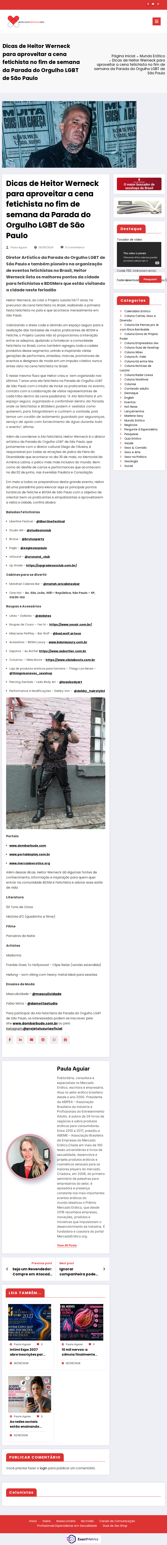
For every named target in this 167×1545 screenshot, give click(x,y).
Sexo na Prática (135, 457)
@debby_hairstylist (89, 691)
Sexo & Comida (135, 448)
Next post (66, 1263)
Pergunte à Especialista (140, 429)
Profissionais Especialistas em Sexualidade (67, 1526)
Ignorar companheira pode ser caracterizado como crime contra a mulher (79, 1272)
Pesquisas (131, 434)
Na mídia (87, 1521)
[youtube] (153, 4)
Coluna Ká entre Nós (138, 361)
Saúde (128, 443)
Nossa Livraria (65, 1521)
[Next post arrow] (104, 1269)
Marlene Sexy (133, 416)
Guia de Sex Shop (115, 1526)
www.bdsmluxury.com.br (68, 642)
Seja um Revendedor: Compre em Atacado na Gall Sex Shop (32, 1272)
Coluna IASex (133, 352)
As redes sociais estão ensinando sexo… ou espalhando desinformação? (24, 1424)
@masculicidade (46, 994)
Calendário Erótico (137, 311)
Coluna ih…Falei (135, 357)
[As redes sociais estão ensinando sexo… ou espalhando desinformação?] (29, 1394)
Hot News (130, 407)
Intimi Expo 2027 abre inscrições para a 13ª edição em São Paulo (27, 1352)
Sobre (47, 1521)
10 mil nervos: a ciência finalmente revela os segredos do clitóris (78, 1352)
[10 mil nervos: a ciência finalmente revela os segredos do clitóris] (81, 1322)
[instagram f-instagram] (158, 4)
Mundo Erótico (134, 420)
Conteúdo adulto (136, 389)
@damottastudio (42, 1003)
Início (33, 1521)
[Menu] (157, 21)
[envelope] (31, 1040)
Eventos (130, 402)
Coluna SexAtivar (136, 379)
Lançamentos (134, 411)
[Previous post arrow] (7, 1269)
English (129, 398)
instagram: (34, 1028)
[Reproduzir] (123, 286)
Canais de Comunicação (117, 1521)
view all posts (67, 1245)
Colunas (130, 384)
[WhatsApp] (54, 1040)
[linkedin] (20, 1040)
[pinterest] (43, 1040)
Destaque (131, 393)
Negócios (130, 425)
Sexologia (131, 461)
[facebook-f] (148, 4)
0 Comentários (75, 247)
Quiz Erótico (132, 438)
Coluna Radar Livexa (138, 375)
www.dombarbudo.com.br (35, 1023)
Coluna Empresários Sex (141, 343)
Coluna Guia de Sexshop (141, 348)
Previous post (42, 1263)
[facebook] (9, 1040)
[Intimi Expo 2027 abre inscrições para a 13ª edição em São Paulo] (29, 1322)
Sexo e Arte (132, 452)
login (43, 1468)
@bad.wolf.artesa (67, 633)
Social (128, 466)
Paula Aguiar (19, 247)
